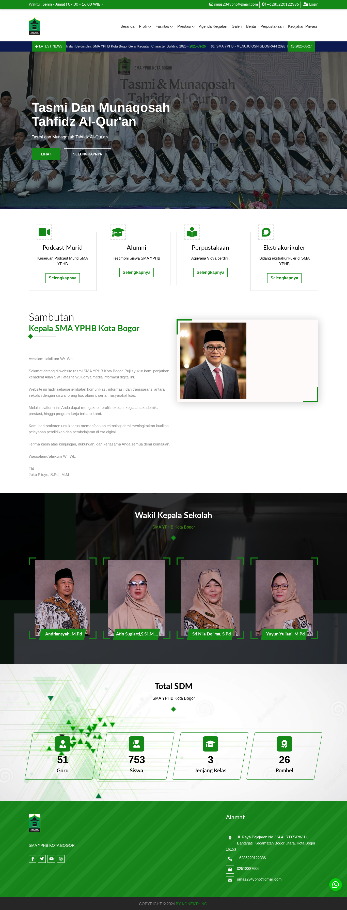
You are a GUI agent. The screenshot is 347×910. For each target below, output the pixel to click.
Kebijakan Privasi (302, 26)
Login (313, 4)
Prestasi (184, 26)
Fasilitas (162, 26)
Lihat (46, 154)
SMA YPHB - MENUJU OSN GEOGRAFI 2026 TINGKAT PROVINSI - (253, 46)
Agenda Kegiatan (213, 26)
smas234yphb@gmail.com (236, 4)
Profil (143, 26)
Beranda (127, 26)
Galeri (237, 26)
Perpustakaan (271, 26)
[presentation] (16, 130)
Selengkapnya (87, 154)
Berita (251, 26)
